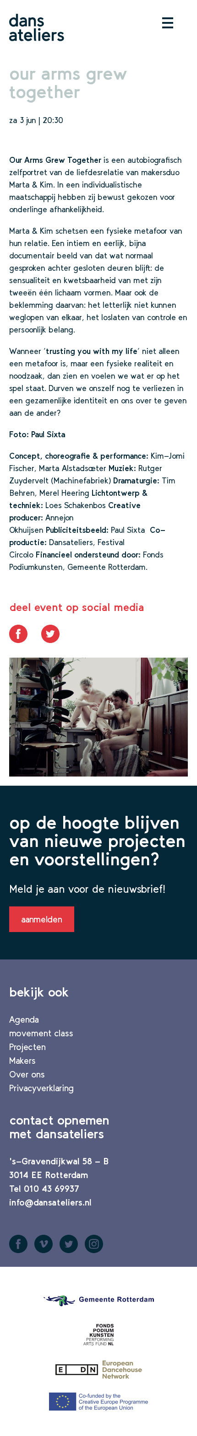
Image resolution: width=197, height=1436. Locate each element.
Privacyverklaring (41, 1087)
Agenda (24, 1019)
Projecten (27, 1046)
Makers (22, 1060)
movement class (41, 1033)
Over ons (27, 1074)
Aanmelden (41, 919)
